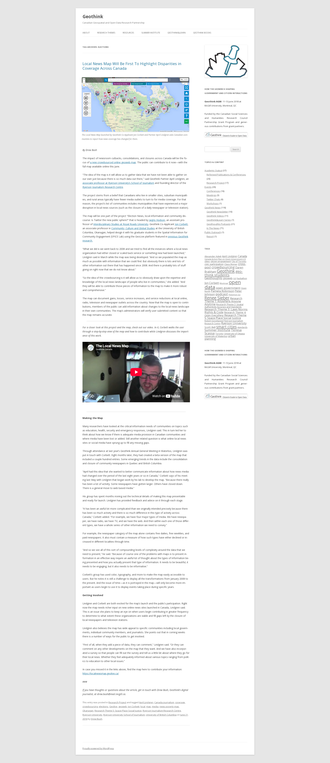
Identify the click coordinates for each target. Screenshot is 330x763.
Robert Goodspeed (214, 320)
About (86, 32)
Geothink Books (202, 32)
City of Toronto (239, 261)
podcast (222, 294)
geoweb (122, 706)
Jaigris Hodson (157, 220)
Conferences (213, 191)
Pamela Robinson (222, 291)
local (142, 706)
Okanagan (88, 710)
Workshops (213, 203)
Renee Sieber (217, 298)
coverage (180, 702)
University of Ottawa (234, 333)
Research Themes (106, 32)
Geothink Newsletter (217, 211)
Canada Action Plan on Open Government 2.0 (225, 259)
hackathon (242, 278)
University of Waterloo (216, 336)
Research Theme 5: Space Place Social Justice (118, 710)
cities (207, 261)
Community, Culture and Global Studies (133, 228)
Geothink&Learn (177, 32)
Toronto (219, 333)
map (148, 706)
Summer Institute (150, 32)
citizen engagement (221, 261)
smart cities (226, 326)
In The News (213, 228)
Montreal (224, 283)
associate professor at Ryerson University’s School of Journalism (118, 183)
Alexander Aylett (213, 256)
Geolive (113, 706)
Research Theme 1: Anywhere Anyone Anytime (223, 301)
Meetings (211, 195)
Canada (242, 256)
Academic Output (213, 170)
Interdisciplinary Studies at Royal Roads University (120, 224)
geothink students (224, 273)
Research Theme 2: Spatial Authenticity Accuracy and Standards (224, 305)
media (155, 706)
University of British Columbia (161, 714)
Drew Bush (96, 718)
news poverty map (169, 706)
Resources (128, 32)
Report (210, 236)
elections (103, 706)
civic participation (214, 264)
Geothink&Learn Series (219, 219)
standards (242, 327)
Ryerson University (92, 714)
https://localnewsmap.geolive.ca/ (100, 673)
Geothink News (213, 207)
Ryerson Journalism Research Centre (102, 187)
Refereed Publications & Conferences (226, 174)
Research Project (117, 702)
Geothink (92, 16)
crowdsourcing (90, 706)
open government (228, 288)
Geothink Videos (215, 215)
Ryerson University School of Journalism (124, 714)
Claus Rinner (230, 264)
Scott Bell (210, 327)
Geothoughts (213, 278)
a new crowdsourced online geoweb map (113, 162)
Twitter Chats (213, 199)
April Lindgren (146, 702)
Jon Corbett (181, 224)
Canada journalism (164, 702)
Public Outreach (213, 232)
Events (208, 187)
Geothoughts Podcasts (218, 224)
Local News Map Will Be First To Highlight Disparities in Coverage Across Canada (131, 66)
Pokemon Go (234, 294)
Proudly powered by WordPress (98, 748)
